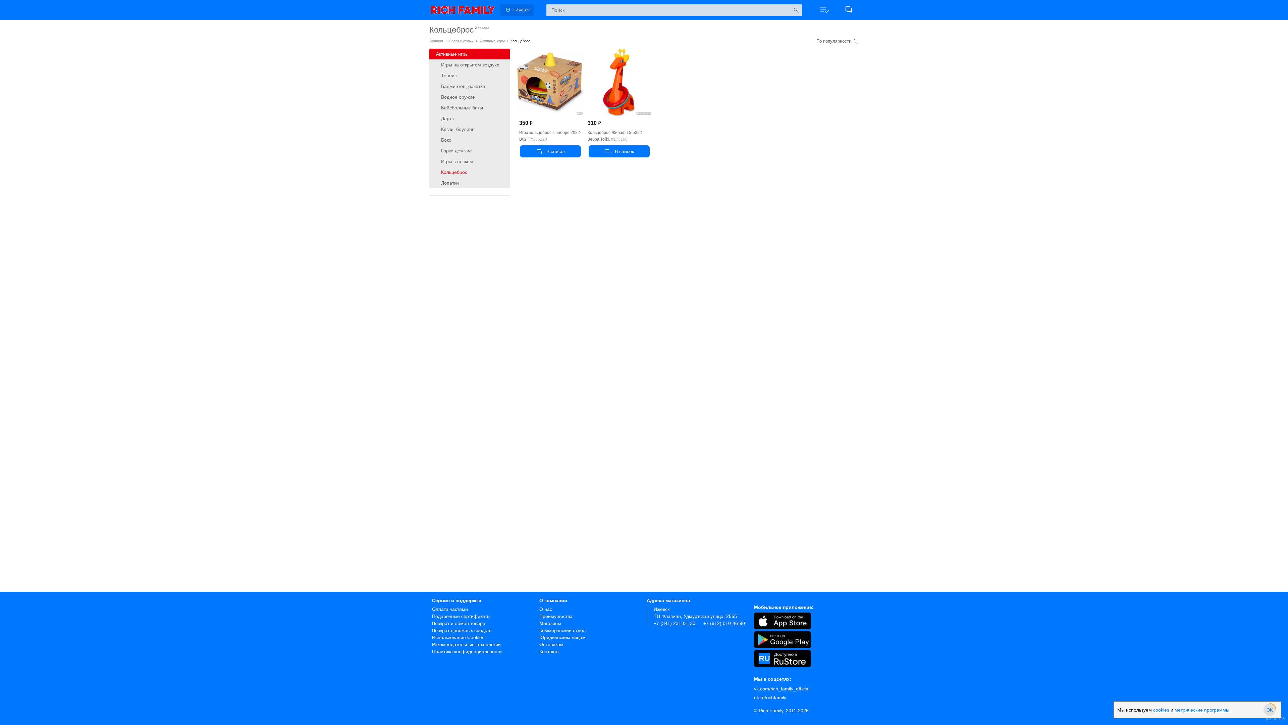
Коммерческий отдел (562, 630)
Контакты (549, 651)
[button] (824, 10)
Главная (436, 41)
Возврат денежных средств (461, 630)
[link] (462, 10)
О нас (545, 609)
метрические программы (1202, 710)
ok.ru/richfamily (770, 697)
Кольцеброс (454, 172)
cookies (1161, 710)
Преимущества (556, 616)
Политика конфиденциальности (467, 651)
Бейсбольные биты (462, 107)
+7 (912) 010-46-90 (724, 623)
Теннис (449, 75)
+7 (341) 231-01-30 (674, 623)
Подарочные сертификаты (461, 616)
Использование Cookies (458, 637)
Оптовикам (551, 644)
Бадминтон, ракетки (463, 86)
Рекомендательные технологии (466, 644)
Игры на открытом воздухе (470, 64)
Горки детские (456, 150)
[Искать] (796, 10)
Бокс (446, 140)
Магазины (550, 623)
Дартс (447, 118)
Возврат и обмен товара (458, 623)
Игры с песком (457, 161)
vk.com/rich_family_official (781, 688)
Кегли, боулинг (457, 129)
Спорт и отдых (461, 41)
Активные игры (492, 41)
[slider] (1269, 710)
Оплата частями (450, 609)
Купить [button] (550, 151)
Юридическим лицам (562, 637)
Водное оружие (458, 97)
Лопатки (450, 183)
